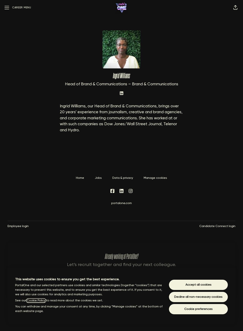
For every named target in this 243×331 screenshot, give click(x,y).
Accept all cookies (198, 284)
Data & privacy (122, 178)
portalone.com (121, 203)
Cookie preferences (198, 309)
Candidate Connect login (217, 226)
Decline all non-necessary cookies (198, 297)
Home (80, 178)
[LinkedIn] (121, 94)
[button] (235, 7)
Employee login (18, 226)
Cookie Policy (36, 300)
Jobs (98, 178)
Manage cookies (155, 178)
